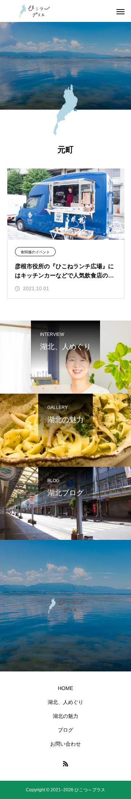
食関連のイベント (35, 252)
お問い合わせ (65, 744)
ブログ (65, 730)
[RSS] (65, 763)
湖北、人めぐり (65, 702)
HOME (65, 688)
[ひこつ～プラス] (34, 11)
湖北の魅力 (65, 716)
